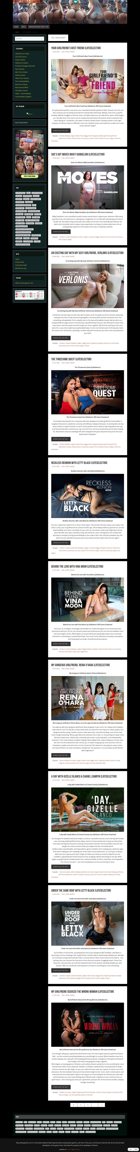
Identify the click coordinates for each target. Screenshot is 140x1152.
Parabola (69, 1149)
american (63, 872)
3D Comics (20, 217)
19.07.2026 (56, 570)
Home (17, 32)
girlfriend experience (65, 874)
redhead (100, 138)
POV (96, 138)
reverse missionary (106, 550)
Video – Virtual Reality (23, 94)
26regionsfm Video (23, 235)
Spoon (107, 978)
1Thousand (20, 193)
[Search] (42, 39)
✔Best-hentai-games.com (24, 283)
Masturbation (76, 138)
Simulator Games (21, 90)
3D (34, 205)
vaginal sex (116, 550)
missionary (84, 138)
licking (118, 760)
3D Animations (34, 211)
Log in (17, 259)
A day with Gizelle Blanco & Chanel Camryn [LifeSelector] (84, 776)
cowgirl (72, 136)
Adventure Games (21, 63)
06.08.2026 (56, 256)
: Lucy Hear (28, 241)
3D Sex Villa (29, 1128)
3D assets (29, 214)
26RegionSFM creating (24, 229)
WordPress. (77, 1149)
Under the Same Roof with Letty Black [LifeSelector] (81, 890)
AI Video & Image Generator (25, 66)
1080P (19, 238)
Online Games (20, 75)
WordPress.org (20, 268)
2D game (20, 202)
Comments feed (21, 265)
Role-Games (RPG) (21, 87)
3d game (80, 1125)
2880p (19, 241)
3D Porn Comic (20, 1128)
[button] (133, 1149)
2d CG (36, 196)
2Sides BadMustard (23, 205)
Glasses (112, 760)
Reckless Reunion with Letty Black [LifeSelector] (79, 463)
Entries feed (19, 262)
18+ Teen (20, 220)
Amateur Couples (65, 237)
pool (92, 874)
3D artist (19, 214)
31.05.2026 (56, 995)
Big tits (62, 760)
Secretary (117, 874)
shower (87, 346)
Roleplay (110, 874)
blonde (62, 136)
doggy (86, 136)
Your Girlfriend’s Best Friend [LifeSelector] (76, 48)
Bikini (73, 872)
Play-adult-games (26, 1)
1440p (26, 238)
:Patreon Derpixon (23, 244)
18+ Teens (20, 223)
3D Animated (30, 208)
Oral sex (77, 550)
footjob (101, 136)
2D (29, 193)
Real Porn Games (68, 52)
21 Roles (30, 223)
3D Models (106, 1125)
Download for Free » (61, 130)
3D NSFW (114, 1125)
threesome (54, 141)
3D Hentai (87, 1125)
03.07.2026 (56, 669)
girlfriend (107, 136)
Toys (78, 651)
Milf (82, 978)
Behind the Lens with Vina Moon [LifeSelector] (77, 566)
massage (77, 978)
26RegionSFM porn (23, 232)
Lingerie (61, 763)
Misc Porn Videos (21, 72)
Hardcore (109, 548)
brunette (80, 237)
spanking (98, 763)
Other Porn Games (22, 78)
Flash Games (19, 69)
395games (36, 235)
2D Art (19, 196)
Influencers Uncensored (107, 237)
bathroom (74, 548)
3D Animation (21, 211)
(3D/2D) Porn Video (22, 54)
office (74, 763)
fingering (95, 136)
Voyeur (53, 553)
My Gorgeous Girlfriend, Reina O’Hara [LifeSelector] (80, 665)
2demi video (36, 199)
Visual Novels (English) (23, 97)
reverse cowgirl (109, 138)
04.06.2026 (56, 894)
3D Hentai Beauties (97, 1125)
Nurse (68, 346)
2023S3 (34, 238)
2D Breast (27, 196)
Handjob (100, 343)
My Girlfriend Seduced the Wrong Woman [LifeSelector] (82, 991)
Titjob (74, 651)
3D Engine (65, 1125)
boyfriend (84, 872)
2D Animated (37, 193)
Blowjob (67, 136)
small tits (117, 138)
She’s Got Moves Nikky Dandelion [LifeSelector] (78, 154)
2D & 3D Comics (21, 57)
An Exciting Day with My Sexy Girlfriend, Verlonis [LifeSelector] (87, 253)
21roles (38, 223)
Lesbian (68, 138)
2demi (26, 199)
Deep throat (79, 136)
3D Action (20, 208)
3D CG (37, 214)
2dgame (29, 202)
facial (90, 136)
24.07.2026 (56, 466)
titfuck (70, 651)
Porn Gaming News (22, 81)
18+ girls (36, 217)
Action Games (20, 60)
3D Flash (73, 1125)
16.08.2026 (56, 52)
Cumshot (92, 548)
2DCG (19, 199)
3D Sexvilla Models (39, 1128)
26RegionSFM (22, 226)
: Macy (37, 241)
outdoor (91, 138)
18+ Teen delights (32, 220)
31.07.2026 (56, 363)
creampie (91, 237)
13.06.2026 (56, 780)
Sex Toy (92, 763)
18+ (28, 217)
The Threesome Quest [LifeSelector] (71, 359)
